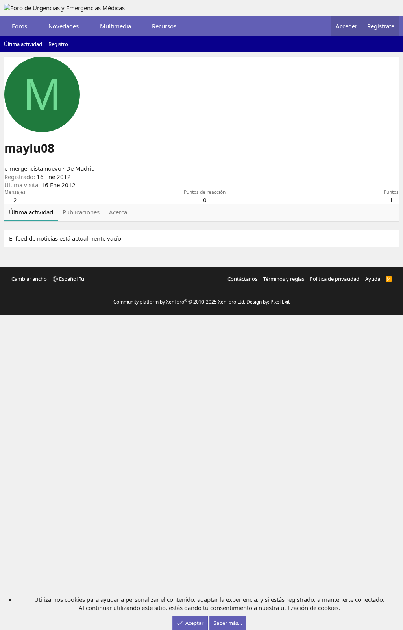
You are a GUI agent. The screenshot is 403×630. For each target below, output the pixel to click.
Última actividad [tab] (31, 212)
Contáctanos (242, 278)
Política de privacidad (334, 278)
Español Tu (71, 278)
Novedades (63, 26)
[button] (34, 26)
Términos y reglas (283, 278)
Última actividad (23, 44)
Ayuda (372, 278)
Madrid (85, 168)
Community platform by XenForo (179, 301)
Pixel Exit (280, 301)
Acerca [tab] (118, 212)
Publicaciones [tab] (81, 212)
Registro (58, 44)
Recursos (164, 26)
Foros (19, 26)
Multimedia (115, 26)
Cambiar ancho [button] (29, 278)
